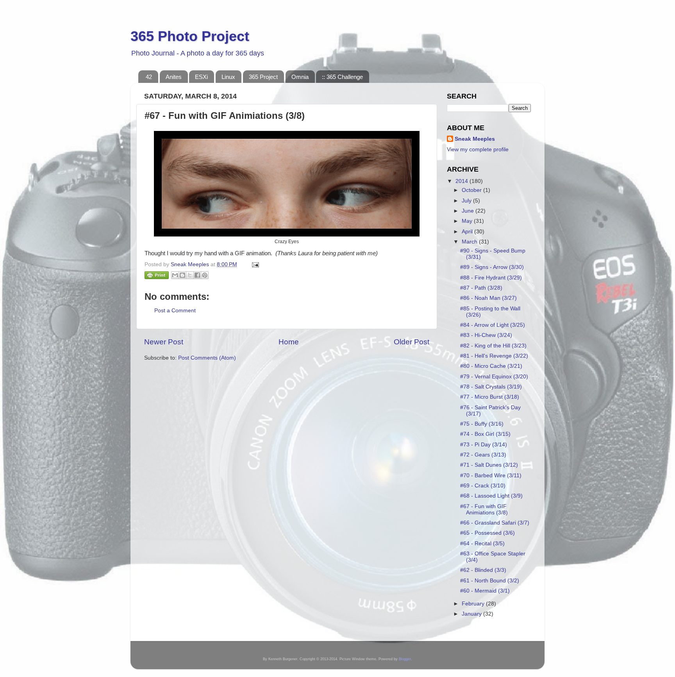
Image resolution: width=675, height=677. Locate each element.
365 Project (263, 76)
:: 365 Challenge (342, 76)
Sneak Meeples (475, 139)
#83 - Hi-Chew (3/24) (486, 335)
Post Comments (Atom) (207, 358)
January (472, 614)
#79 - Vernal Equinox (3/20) (494, 377)
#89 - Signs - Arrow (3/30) (492, 267)
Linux (228, 76)
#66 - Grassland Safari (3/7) (494, 523)
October (472, 190)
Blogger (405, 659)
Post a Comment (175, 310)
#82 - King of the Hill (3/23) (493, 346)
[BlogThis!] (182, 275)
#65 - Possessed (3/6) (487, 533)
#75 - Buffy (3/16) (482, 424)
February (474, 604)
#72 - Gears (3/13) (483, 455)
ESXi (201, 76)
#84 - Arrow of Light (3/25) (492, 325)
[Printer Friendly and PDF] (157, 276)
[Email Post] (254, 264)
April (468, 232)
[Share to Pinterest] (205, 275)
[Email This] (175, 275)
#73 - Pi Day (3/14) (483, 445)
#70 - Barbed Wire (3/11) (490, 475)
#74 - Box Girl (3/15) (485, 434)
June (468, 211)
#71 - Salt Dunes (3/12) (489, 465)
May (468, 221)
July (467, 201)
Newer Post (163, 342)
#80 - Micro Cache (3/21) (491, 366)
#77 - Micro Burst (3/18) (489, 397)
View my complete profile (478, 149)
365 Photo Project (189, 36)
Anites (174, 76)
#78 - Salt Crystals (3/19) (491, 387)
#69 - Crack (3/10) (482, 486)
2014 (462, 181)
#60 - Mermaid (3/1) (485, 591)
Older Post (411, 342)
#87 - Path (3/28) (481, 288)
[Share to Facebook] (197, 275)
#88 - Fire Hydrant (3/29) (491, 278)
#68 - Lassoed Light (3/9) (491, 496)
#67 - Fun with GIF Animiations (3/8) (484, 509)
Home (289, 342)
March (470, 242)
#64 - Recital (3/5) (482, 543)
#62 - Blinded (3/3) (483, 570)
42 (149, 76)
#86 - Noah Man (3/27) (488, 298)
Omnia (300, 76)
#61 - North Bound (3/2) (489, 581)
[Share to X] (190, 275)
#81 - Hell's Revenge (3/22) (494, 356)
